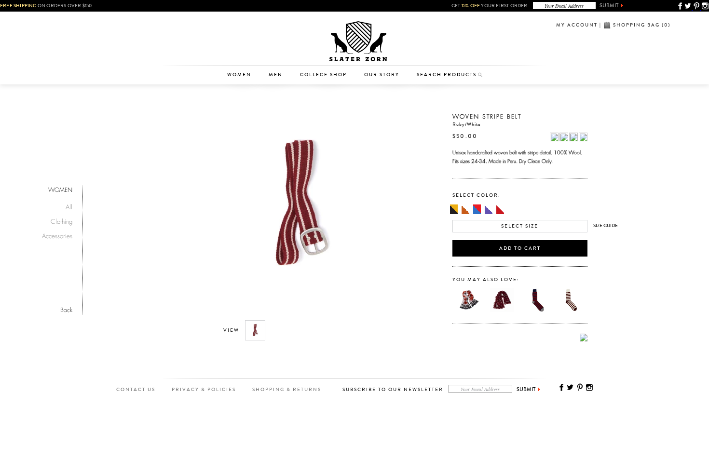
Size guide (605, 225)
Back (66, 309)
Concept (394, 51)
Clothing (244, 36)
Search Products (447, 74)
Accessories (244, 51)
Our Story (381, 74)
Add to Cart (520, 248)
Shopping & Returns (286, 389)
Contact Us (135, 389)
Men (276, 74)
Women (239, 74)
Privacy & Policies (204, 389)
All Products (244, 21)
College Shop (323, 74)
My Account (577, 25)
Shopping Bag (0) (641, 25)
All (69, 205)
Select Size (519, 226)
